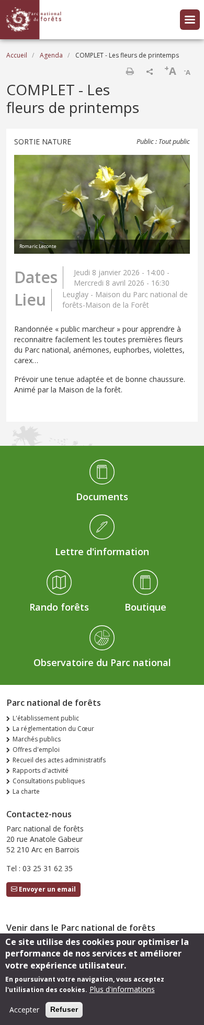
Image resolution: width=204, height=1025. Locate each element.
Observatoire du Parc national (102, 662)
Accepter (24, 1010)
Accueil (16, 55)
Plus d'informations (122, 989)
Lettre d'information (102, 551)
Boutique (145, 607)
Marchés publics (37, 739)
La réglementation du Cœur (53, 728)
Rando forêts (59, 607)
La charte (26, 791)
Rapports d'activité (41, 770)
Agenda (51, 55)
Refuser (64, 1009)
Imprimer (129, 71)
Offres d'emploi (36, 749)
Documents (102, 496)
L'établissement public (46, 718)
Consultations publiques (49, 780)
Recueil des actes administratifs (59, 760)
